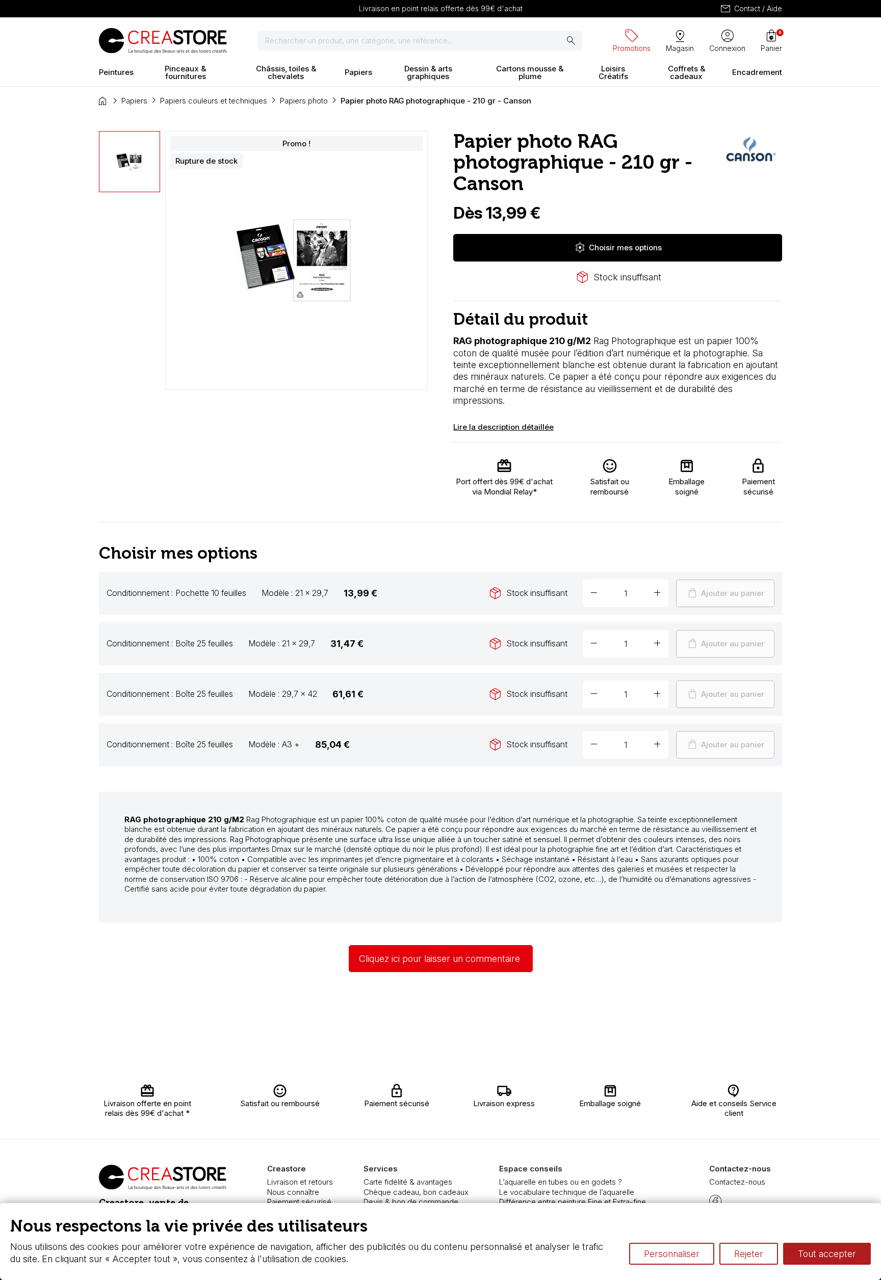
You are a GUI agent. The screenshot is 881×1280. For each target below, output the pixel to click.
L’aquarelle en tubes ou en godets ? (560, 1182)
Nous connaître (293, 1192)
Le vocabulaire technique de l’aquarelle (566, 1192)
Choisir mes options (618, 248)
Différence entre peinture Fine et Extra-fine (572, 1202)
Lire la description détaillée (503, 427)
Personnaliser (671, 1253)
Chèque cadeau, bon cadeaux (416, 1192)
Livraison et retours (300, 1182)
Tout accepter (827, 1253)
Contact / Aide (750, 8)
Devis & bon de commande (411, 1202)
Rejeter (748, 1253)
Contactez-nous (737, 1182)
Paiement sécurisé (299, 1202)
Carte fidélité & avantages (408, 1182)
